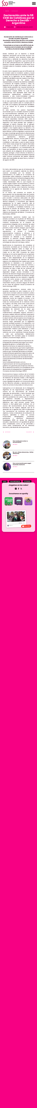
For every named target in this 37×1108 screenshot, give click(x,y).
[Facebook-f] (18, 489)
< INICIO (6, 11)
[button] (34, 3)
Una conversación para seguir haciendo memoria (22, 463)
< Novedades (14, 11)
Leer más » (15, 444)
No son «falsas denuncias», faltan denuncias (23, 452)
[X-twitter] (21, 489)
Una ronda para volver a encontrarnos (20, 441)
